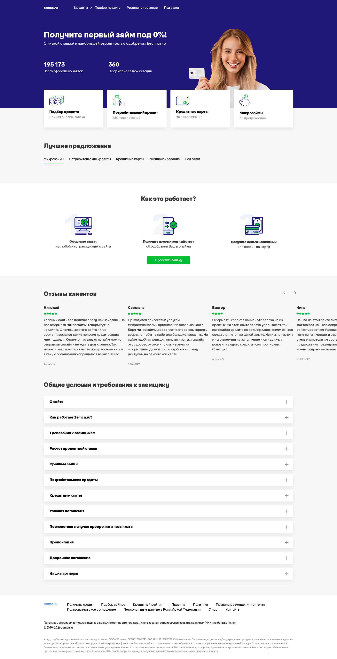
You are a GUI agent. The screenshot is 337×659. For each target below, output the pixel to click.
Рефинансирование (142, 7)
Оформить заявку (168, 260)
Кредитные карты (130, 159)
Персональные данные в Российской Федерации (162, 609)
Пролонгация (62, 542)
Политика (200, 604)
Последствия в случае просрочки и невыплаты (91, 527)
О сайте (56, 402)
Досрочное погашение (70, 558)
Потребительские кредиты (90, 159)
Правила (178, 604)
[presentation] (285, 293)
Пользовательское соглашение (91, 609)
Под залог (171, 7)
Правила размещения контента (240, 604)
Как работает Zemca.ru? (71, 417)
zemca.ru (51, 8)
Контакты (232, 609)
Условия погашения (67, 511)
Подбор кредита (108, 7)
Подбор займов (113, 604)
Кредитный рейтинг (148, 604)
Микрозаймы (54, 159)
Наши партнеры (64, 573)
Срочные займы (64, 464)
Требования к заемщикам (72, 433)
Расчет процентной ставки (73, 449)
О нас (213, 609)
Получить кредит (80, 604)
